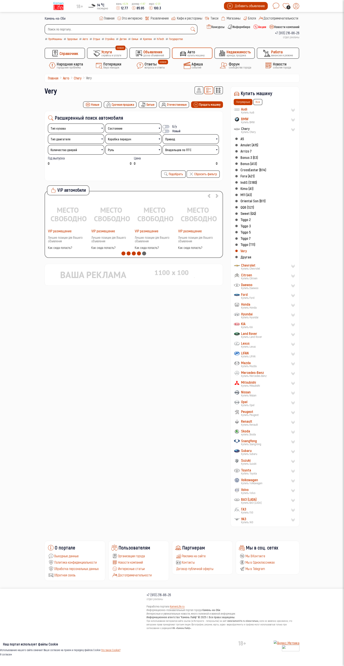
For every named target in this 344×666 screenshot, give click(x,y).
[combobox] (121, 29)
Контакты (188, 562)
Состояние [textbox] (115, 128)
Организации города (131, 556)
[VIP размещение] (68, 214)
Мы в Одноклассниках (260, 562)
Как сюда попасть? (60, 247)
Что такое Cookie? (110, 650)
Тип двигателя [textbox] (60, 139)
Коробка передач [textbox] (119, 139)
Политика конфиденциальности (75, 562)
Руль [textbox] (111, 150)
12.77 (124, 8)
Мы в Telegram (255, 568)
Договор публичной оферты (194, 568)
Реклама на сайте (194, 556)
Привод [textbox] (170, 139)
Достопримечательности (135, 575)
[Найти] (193, 29)
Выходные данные (66, 556)
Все (258, 102)
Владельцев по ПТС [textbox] (178, 150)
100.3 (157, 8)
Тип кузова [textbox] (58, 128)
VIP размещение (59, 231)
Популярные (243, 102)
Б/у (174, 126)
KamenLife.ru (177, 606)
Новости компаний (130, 562)
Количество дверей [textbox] (64, 150)
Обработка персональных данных (76, 568)
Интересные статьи (131, 568)
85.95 (140, 8)
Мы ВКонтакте (255, 556)
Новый (176, 131)
